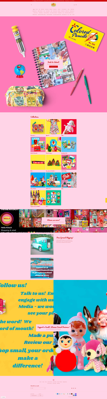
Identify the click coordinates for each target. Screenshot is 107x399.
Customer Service (49, 381)
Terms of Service (49, 383)
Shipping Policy (65, 381)
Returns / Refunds (59, 381)
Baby (62, 135)
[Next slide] (55, 113)
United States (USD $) (34, 395)
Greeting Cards (64, 153)
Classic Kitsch (33, 188)
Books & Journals (34, 153)
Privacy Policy (54, 383)
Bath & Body (63, 170)
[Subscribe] (45, 388)
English (40, 395)
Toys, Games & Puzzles (50, 170)
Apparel (47, 135)
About (46, 381)
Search (40, 381)
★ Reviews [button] (106, 200)
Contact (43, 381)
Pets (31, 170)
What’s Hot (48, 188)
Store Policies (54, 381)
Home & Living (48, 153)
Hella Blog (58, 383)
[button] (31, 5)
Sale (62, 188)
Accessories (33, 135)
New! (47, 206)
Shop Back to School (53, 66)
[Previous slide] (52, 113)
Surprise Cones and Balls (35, 206)
